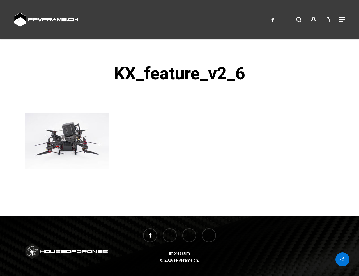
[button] (342, 19)
